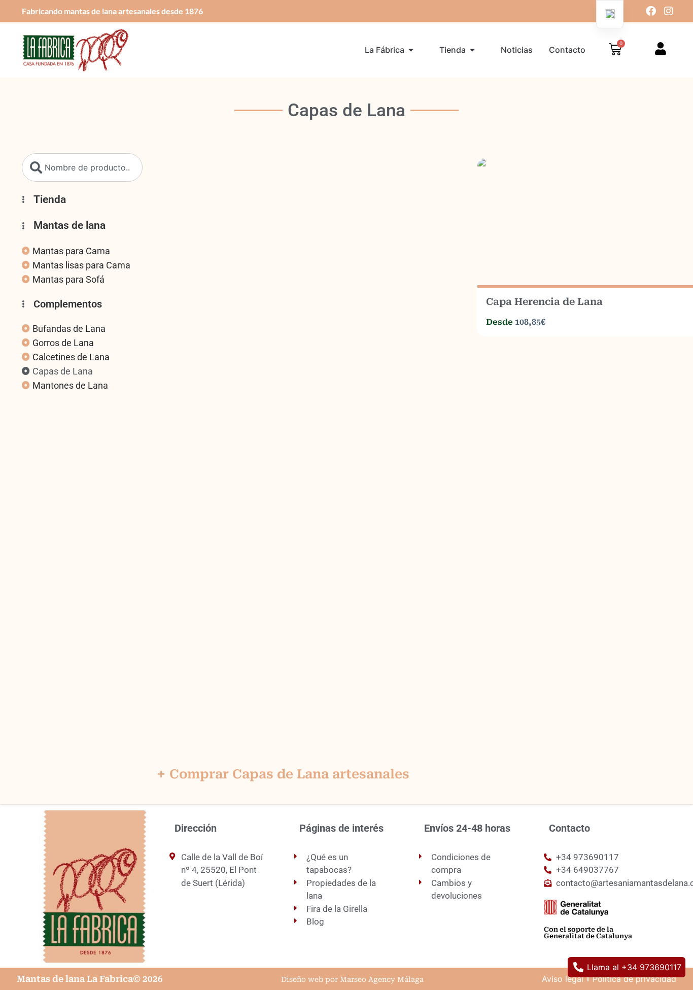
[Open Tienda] (472, 50)
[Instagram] (668, 11)
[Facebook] (651, 11)
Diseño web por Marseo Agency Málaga (352, 979)
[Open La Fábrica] (411, 50)
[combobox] (82, 167)
